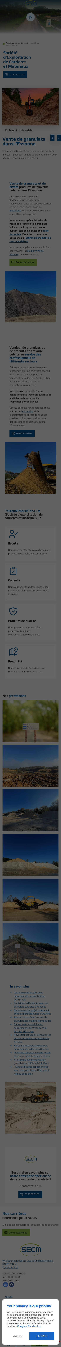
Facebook (33, 1326)
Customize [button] (17, 1336)
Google (21, 1326)
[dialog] (30, 1322)
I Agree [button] (42, 1336)
